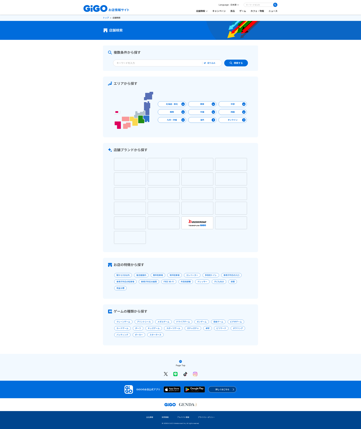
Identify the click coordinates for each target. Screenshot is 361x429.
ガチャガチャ (193, 328)
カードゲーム (122, 328)
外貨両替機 (186, 281)
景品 (232, 11)
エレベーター (192, 275)
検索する (238, 63)
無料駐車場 (158, 275)
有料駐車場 (175, 275)
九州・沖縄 (172, 120)
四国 (233, 112)
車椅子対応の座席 (149, 281)
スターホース (155, 335)
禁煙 (233, 281)
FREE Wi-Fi (169, 281)
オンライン (233, 120)
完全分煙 (120, 288)
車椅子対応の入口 (231, 275)
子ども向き (219, 281)
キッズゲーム (154, 328)
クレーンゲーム (123, 322)
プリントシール (144, 322)
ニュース (273, 11)
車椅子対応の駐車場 (125, 281)
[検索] (275, 5)
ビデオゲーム (236, 322)
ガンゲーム (202, 322)
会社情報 (149, 417)
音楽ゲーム (218, 322)
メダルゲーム (163, 322)
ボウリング (238, 328)
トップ (106, 18)
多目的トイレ (211, 275)
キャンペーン (219, 11)
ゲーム (242, 11)
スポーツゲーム (173, 328)
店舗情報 (200, 11)
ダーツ (138, 328)
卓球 (208, 328)
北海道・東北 (172, 104)
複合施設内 (141, 275)
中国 (202, 112)
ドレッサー (202, 281)
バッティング (122, 335)
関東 (202, 104)
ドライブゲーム (183, 322)
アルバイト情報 (183, 417)
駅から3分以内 (123, 275)
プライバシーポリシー (206, 417)
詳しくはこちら (222, 389)
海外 (202, 120)
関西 (172, 112)
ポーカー (139, 335)
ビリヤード (221, 328)
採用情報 (165, 417)
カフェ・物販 (257, 11)
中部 (233, 104)
